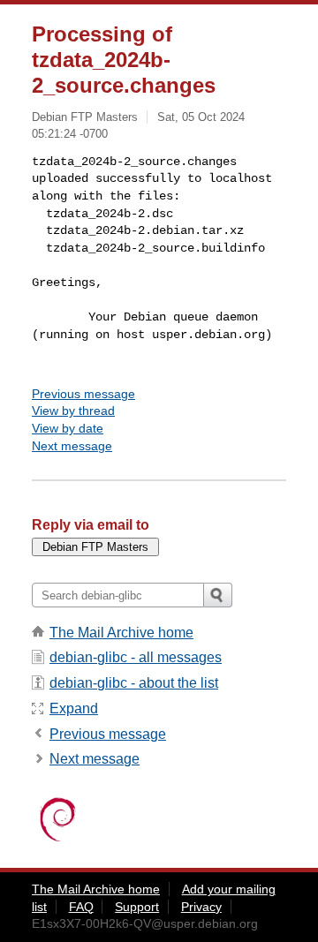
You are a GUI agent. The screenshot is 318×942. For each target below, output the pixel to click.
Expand (73, 708)
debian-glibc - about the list (133, 682)
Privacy (201, 907)
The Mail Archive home (121, 632)
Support (137, 907)
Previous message (83, 394)
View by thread (73, 410)
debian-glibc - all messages (135, 657)
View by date (67, 428)
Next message (72, 446)
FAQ (81, 907)
